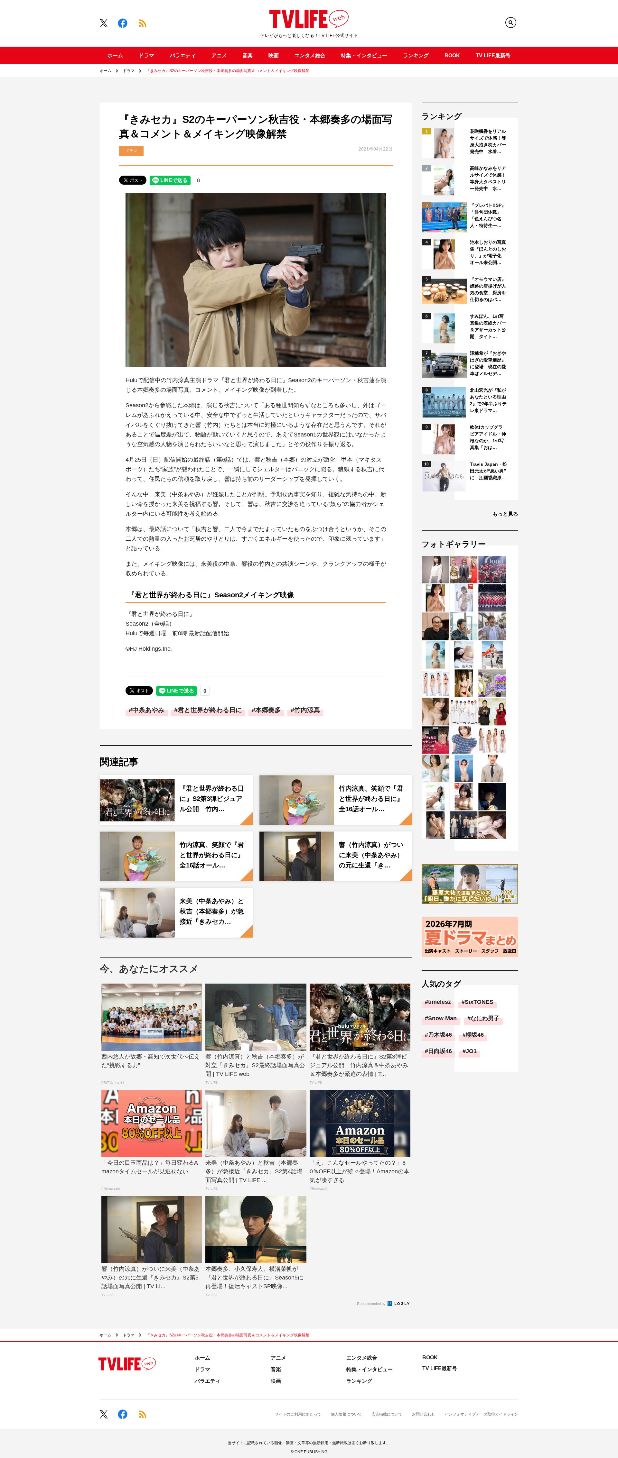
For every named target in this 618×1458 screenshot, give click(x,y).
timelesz (439, 1002)
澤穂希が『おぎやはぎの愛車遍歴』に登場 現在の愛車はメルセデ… (488, 363)
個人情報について (346, 1414)
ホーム (115, 55)
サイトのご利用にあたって (298, 1414)
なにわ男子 (485, 1018)
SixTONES (479, 1002)
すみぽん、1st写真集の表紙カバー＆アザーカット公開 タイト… (488, 326)
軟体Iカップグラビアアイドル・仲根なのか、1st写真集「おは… (488, 437)
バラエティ (183, 55)
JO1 (471, 1051)
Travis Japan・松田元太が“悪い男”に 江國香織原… (488, 471)
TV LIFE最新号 (493, 55)
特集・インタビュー (364, 55)
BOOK (452, 55)
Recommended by (372, 1304)
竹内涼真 (307, 709)
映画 (273, 55)
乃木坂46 (440, 1035)
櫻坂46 (475, 1035)
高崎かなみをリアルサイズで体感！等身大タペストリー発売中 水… (488, 178)
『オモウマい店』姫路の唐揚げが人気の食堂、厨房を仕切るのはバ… (488, 289)
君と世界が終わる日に (210, 709)
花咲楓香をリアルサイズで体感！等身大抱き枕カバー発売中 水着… (488, 141)
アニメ (219, 55)
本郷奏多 (268, 709)
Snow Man (442, 1018)
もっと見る (505, 514)
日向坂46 (440, 1051)
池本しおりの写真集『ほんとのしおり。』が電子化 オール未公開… (488, 252)
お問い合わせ (423, 1414)
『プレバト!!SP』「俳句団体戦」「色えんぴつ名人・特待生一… (488, 215)
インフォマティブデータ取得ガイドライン (481, 1414)
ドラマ (146, 55)
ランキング (416, 55)
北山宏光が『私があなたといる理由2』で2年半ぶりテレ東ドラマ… (488, 400)
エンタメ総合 (310, 55)
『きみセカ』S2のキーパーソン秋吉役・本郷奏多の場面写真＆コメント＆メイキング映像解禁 (227, 71)
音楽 (247, 55)
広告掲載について (386, 1414)
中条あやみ (148, 709)
